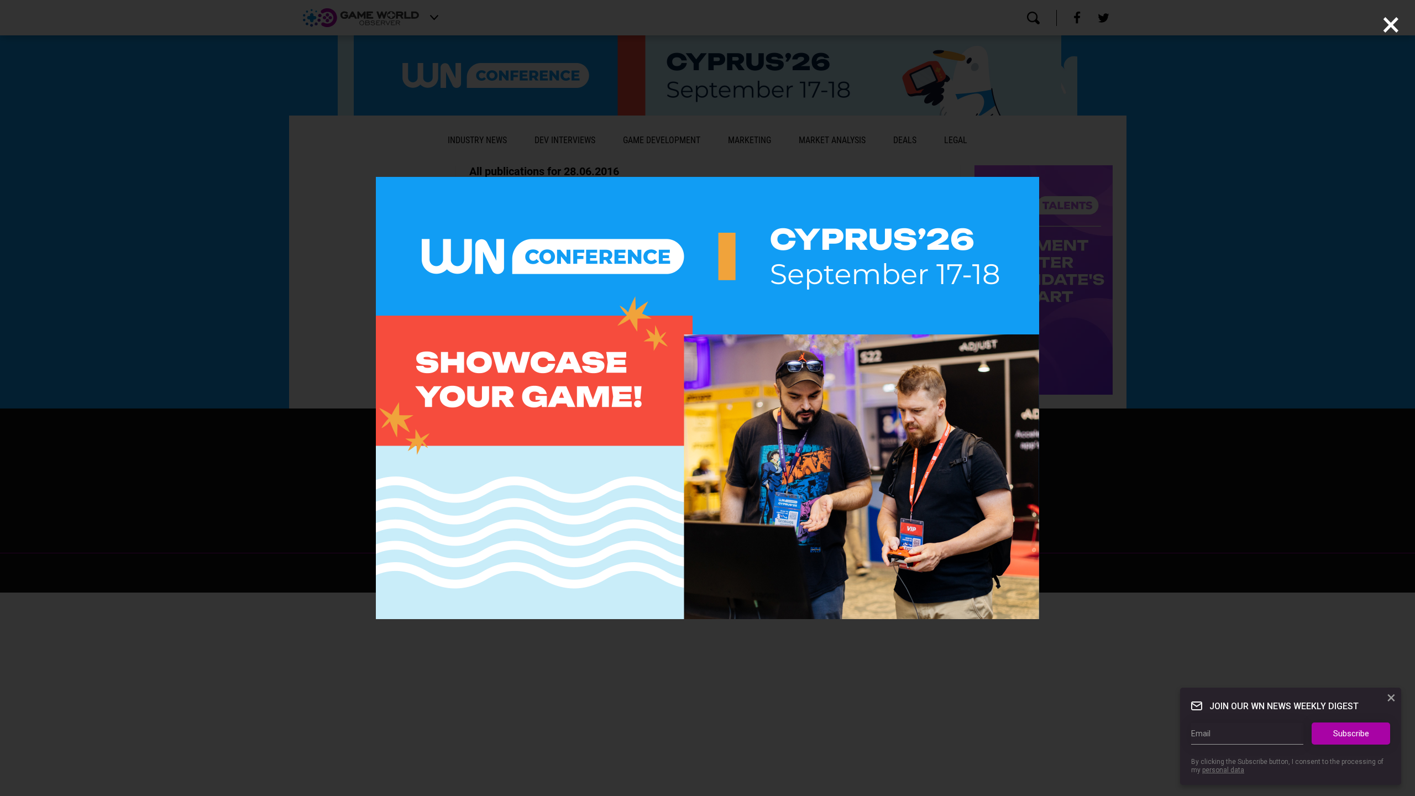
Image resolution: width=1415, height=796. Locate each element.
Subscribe (1351, 734)
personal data (1223, 770)
